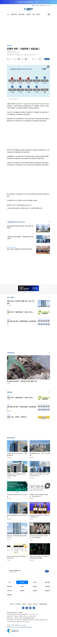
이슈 (33, 14)
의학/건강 (35, 586)
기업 (9, 582)
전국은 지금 (14, 14)
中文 (44, 5)
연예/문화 (22, 590)
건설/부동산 (47, 582)
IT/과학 (34, 582)
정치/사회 (9, 590)
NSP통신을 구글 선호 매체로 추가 (25, 2)
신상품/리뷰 (47, 590)
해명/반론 (9, 594)
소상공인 (28, 14)
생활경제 (47, 586)
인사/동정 (35, 590)
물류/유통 (9, 586)
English (37, 5)
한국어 (33, 5)
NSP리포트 (21, 14)
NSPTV (38, 14)
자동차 (22, 586)
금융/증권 (22, 582)
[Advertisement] (28, 30)
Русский (48, 5)
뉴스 (8, 14)
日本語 (41, 5)
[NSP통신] (28, 9)
